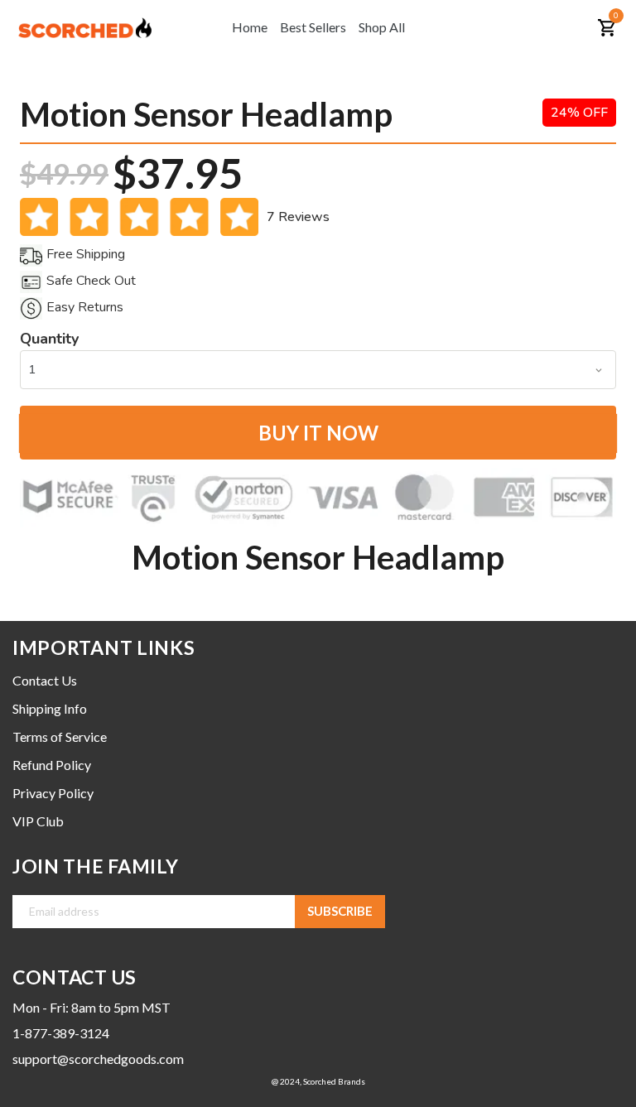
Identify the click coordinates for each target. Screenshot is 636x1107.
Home (249, 27)
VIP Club (38, 821)
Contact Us (44, 680)
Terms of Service (59, 736)
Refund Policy (51, 764)
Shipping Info (49, 708)
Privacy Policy (53, 793)
